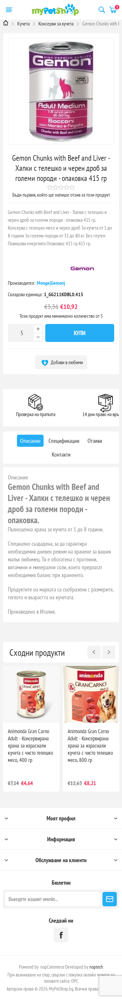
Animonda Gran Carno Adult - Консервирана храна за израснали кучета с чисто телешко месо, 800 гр (90, 746)
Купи (80, 333)
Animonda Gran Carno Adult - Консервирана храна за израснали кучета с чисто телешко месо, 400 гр (30, 746)
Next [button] (108, 652)
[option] (31, 729)
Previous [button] (94, 652)
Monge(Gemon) (51, 283)
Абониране (109, 899)
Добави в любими (66, 362)
